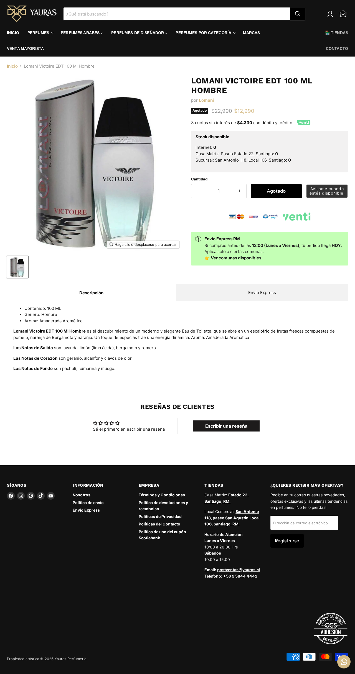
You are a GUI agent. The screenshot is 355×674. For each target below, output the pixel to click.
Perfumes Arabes (81, 32)
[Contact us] (344, 661)
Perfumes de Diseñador (138, 32)
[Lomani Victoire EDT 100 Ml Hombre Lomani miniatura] (17, 267)
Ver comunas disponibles (236, 258)
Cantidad (199, 179)
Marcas (251, 32)
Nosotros (81, 494)
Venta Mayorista (25, 48)
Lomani (206, 100)
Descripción (91, 292)
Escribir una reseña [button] (226, 426)
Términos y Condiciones (162, 494)
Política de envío (88, 502)
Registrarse (287, 540)
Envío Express (262, 292)
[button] (327, 191)
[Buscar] (297, 13)
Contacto (337, 48)
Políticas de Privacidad (160, 516)
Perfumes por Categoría (204, 32)
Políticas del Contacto (159, 524)
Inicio (13, 32)
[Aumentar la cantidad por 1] (240, 191)
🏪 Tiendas (336, 32)
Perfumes (38, 32)
